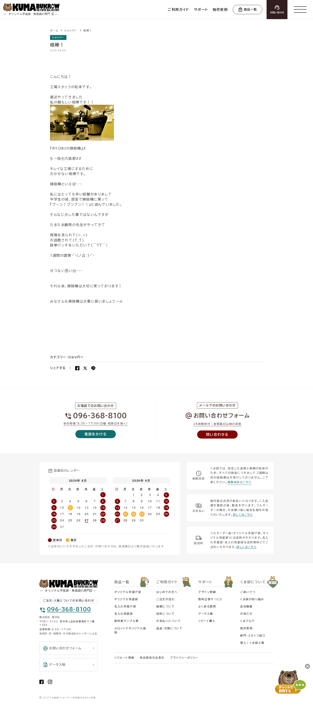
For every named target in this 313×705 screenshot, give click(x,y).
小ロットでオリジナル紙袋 (130, 630)
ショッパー (58, 37)
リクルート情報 (124, 657)
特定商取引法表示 (152, 657)
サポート (205, 582)
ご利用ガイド (167, 582)
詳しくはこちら (243, 514)
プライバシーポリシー (184, 657)
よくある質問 (207, 606)
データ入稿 (205, 613)
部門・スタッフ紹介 (252, 635)
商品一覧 (250, 9)
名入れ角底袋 (123, 613)
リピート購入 (206, 621)
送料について (165, 613)
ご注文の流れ (165, 599)
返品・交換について (169, 628)
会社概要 (246, 606)
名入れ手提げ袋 (125, 606)
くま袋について (253, 582)
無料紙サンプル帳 (126, 621)
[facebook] (41, 682)
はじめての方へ (167, 592)
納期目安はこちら (240, 482)
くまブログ (247, 621)
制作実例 (246, 628)
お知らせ (246, 613)
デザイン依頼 (207, 592)
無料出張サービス (210, 599)
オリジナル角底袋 (126, 599)
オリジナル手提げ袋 (127, 592)
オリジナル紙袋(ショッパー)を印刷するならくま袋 (69, 698)
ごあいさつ (248, 592)
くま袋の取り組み (252, 599)
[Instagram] (50, 682)
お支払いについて (168, 621)
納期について (165, 606)
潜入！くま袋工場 (252, 642)
